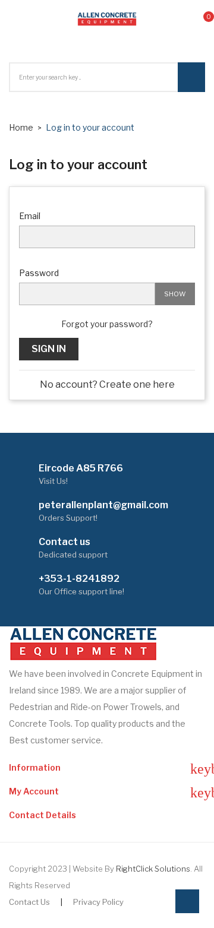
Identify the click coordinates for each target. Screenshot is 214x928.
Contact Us (29, 902)
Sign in (49, 348)
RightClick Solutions (153, 868)
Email (29, 216)
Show (175, 294)
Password (39, 273)
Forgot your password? (107, 324)
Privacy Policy (98, 902)
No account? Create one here (107, 384)
